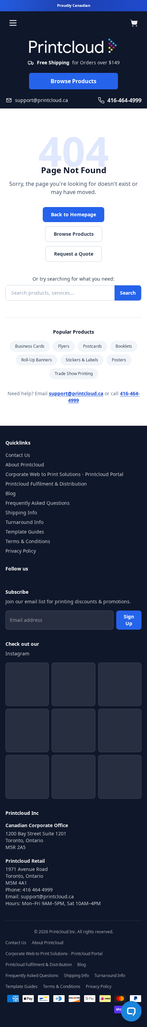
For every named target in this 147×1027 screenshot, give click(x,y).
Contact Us (17, 455)
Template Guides (24, 531)
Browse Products (73, 81)
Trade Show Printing (74, 373)
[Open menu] (13, 22)
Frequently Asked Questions (37, 503)
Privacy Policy (20, 551)
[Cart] (134, 22)
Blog (10, 493)
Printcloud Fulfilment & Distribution (46, 483)
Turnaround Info (24, 522)
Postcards (92, 346)
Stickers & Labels (82, 360)
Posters (119, 360)
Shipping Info (21, 512)
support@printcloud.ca (76, 393)
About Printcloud (24, 464)
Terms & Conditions (27, 541)
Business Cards (29, 346)
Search (128, 293)
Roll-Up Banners (36, 360)
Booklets (124, 346)
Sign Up (129, 620)
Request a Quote (73, 254)
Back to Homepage (73, 214)
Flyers (63, 346)
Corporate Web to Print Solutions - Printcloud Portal (64, 474)
